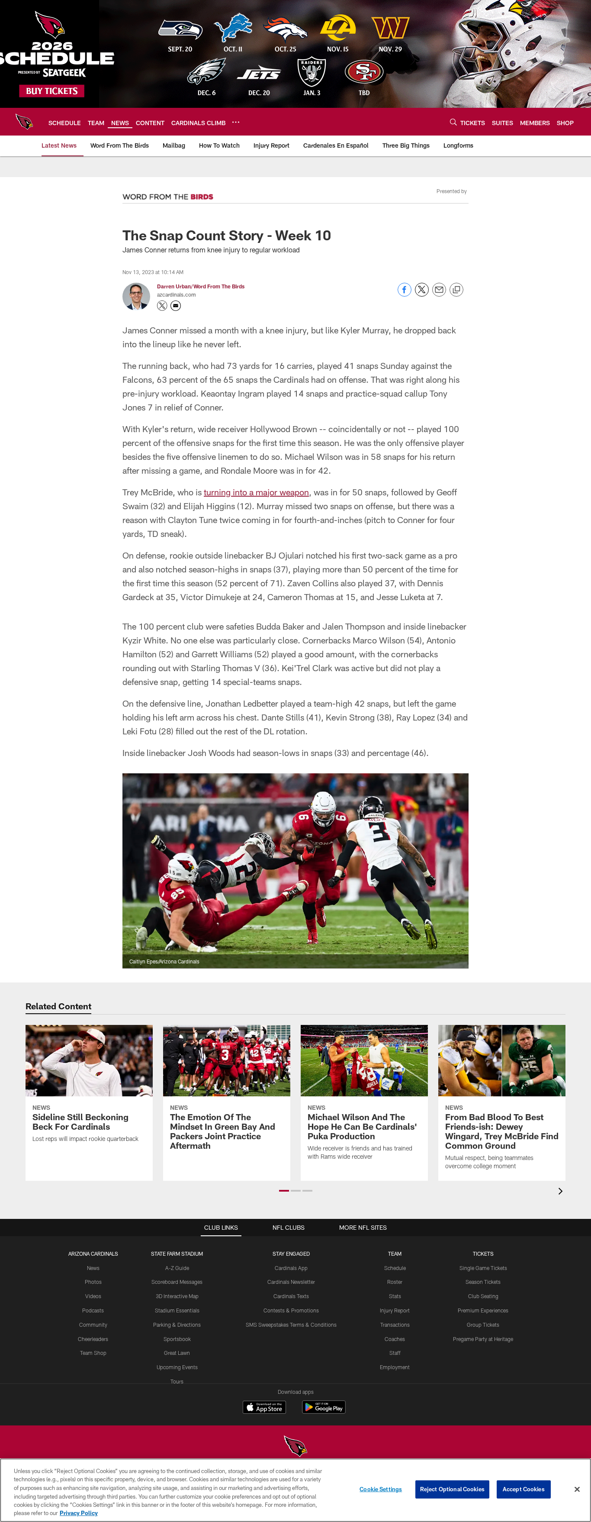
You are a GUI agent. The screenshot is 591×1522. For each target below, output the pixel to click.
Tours (176, 1381)
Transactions (395, 1325)
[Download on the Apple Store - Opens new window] (264, 1408)
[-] (167, 194)
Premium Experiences (483, 1310)
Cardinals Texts (291, 1296)
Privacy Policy (79, 1512)
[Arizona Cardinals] (295, 1447)
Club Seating (483, 1296)
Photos (93, 1282)
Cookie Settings (381, 1489)
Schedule (395, 1268)
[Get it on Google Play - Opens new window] (323, 1411)
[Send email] (439, 294)
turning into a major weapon (256, 492)
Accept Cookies (524, 1489)
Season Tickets (483, 1282)
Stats (395, 1296)
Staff (395, 1353)
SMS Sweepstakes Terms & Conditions (291, 1325)
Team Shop (93, 1353)
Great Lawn (177, 1353)
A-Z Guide (177, 1268)
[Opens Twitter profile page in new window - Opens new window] (162, 306)
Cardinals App (291, 1268)
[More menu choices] (235, 122)
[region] (295, 1490)
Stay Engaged (291, 1254)
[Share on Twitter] (422, 294)
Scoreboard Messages (176, 1282)
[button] (284, 1191)
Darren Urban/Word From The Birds (200, 286)
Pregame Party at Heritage (483, 1339)
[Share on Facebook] (404, 294)
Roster (394, 1282)
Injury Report (395, 1310)
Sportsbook (177, 1339)
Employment (395, 1367)
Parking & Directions (177, 1325)
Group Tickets (483, 1325)
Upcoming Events (177, 1367)
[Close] (577, 1489)
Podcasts (93, 1310)
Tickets (483, 1254)
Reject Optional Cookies (452, 1489)
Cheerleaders (93, 1339)
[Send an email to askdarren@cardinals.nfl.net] (175, 306)
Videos (93, 1296)
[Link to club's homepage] (24, 121)
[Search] (453, 122)
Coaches (395, 1339)
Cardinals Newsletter (291, 1282)
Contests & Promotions (291, 1310)
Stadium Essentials (177, 1310)
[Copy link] (456, 290)
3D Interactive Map (177, 1296)
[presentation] (562, 1192)
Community (93, 1325)
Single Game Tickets (483, 1268)
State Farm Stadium (177, 1254)
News (93, 1268)
